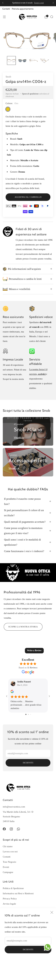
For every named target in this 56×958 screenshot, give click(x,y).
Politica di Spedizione (13, 888)
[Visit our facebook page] (4, 829)
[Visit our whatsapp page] (18, 829)
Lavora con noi (10, 851)
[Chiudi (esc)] (52, 912)
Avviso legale (9, 903)
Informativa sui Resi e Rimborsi (18, 893)
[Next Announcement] (53, 3)
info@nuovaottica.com (14, 806)
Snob (8, 76)
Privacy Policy (10, 898)
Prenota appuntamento (23, 9)
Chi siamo (8, 846)
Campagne (8, 872)
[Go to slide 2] (28, 714)
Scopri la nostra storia (23, 627)
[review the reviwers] (12, 692)
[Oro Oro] (8, 109)
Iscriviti (28, 949)
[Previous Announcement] (3, 3)
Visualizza (19, 437)
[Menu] (4, 16)
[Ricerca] (51, 16)
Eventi (6, 867)
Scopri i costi (39, 3)
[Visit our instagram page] (11, 829)
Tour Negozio (9, 861)
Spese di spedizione (30, 94)
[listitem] (28, 3)
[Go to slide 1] (25, 714)
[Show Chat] (48, 947)
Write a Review (34, 650)
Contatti (6, 9)
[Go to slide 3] (30, 714)
